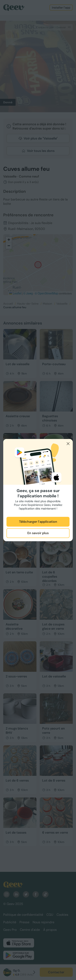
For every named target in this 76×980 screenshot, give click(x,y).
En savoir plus (38, 533)
